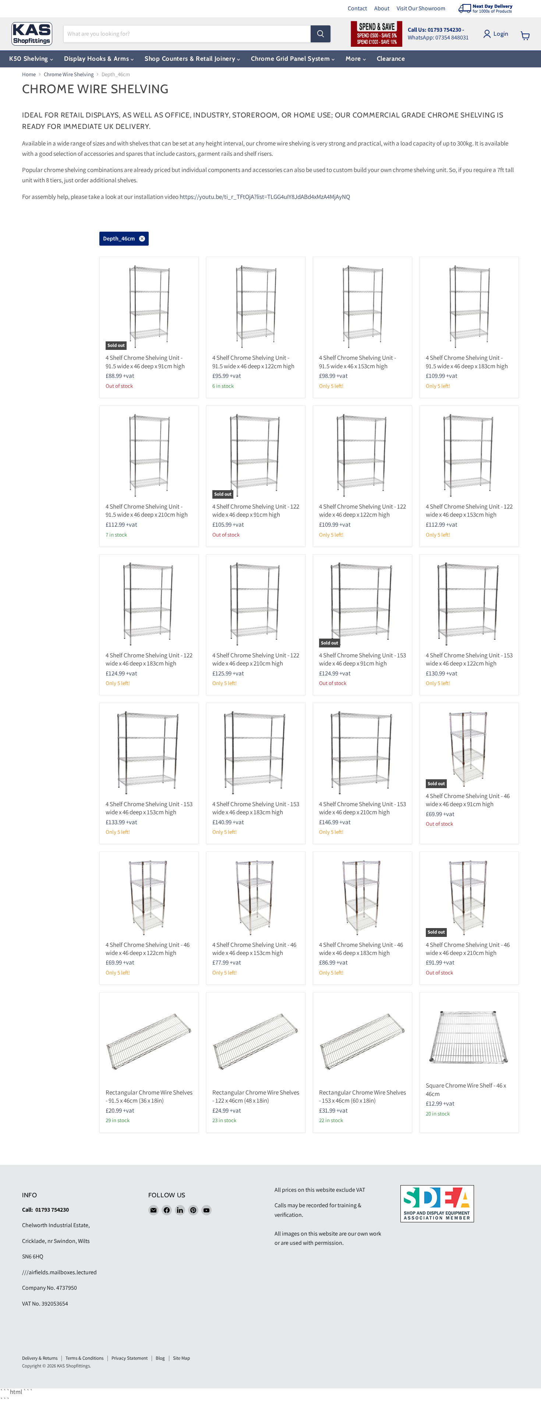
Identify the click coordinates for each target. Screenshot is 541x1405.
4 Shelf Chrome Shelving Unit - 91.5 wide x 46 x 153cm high (357, 362)
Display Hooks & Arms (97, 58)
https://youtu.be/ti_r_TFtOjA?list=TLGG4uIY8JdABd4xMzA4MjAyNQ (265, 197)
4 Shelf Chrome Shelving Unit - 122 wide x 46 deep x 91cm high (255, 510)
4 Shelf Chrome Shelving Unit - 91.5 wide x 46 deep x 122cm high (253, 362)
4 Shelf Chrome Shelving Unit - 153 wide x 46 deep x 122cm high (469, 659)
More (354, 58)
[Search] (320, 33)
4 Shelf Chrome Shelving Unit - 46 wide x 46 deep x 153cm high (254, 949)
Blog (160, 1358)
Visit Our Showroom (421, 8)
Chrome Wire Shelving (68, 74)
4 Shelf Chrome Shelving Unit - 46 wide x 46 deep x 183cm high (361, 949)
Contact (357, 8)
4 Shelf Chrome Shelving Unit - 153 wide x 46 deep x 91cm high (362, 659)
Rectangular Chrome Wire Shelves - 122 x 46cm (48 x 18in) (255, 1096)
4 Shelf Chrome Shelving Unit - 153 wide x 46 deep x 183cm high (255, 808)
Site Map (181, 1358)
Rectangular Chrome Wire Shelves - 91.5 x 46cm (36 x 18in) (149, 1096)
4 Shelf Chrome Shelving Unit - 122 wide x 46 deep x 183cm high (149, 659)
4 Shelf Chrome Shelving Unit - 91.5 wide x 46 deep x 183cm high (467, 362)
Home (29, 74)
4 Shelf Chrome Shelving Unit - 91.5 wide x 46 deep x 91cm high (145, 362)
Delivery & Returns (39, 1358)
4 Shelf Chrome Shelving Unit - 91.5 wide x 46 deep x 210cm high (147, 510)
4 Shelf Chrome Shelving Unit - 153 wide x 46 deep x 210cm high (362, 808)
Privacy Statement (130, 1358)
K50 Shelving (29, 58)
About (381, 8)
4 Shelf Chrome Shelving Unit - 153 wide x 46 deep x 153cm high (149, 808)
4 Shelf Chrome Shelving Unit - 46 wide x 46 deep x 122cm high (148, 949)
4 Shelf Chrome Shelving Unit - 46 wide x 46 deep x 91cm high (468, 800)
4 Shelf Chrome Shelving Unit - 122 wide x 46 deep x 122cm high (362, 510)
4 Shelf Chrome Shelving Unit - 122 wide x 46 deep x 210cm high (255, 659)
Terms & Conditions (84, 1358)
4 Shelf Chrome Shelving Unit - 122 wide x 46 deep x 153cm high (469, 510)
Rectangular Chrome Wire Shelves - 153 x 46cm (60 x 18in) (362, 1096)
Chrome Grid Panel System (291, 58)
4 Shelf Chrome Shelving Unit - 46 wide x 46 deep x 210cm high (468, 949)
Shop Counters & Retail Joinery (191, 58)
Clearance (391, 58)
